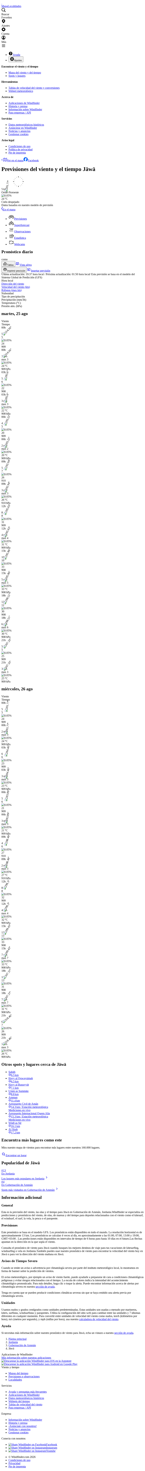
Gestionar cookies (18, 134)
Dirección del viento (12, 283)
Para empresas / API (19, 112)
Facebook (33, 160)
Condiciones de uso (19, 146)
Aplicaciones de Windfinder (24, 103)
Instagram (51, 1447)
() (15, 286)
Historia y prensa (17, 106)
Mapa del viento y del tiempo (24, 72)
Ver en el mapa (15, 160)
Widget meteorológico (20, 90)
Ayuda (16, 54)
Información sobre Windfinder (25, 109)
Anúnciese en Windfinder (22, 127)
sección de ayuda (45, 1286)
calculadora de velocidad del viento (98, 1319)
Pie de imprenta (17, 152)
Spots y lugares (16, 75)
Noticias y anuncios (19, 131)
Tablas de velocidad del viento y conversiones (34, 87)
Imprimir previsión (16, 271)
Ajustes (18, 60)
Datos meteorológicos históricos (26, 124)
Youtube (51, 1450)
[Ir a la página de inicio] (1, 2)
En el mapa (9, 209)
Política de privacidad (20, 149)
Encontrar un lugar (16, 1155)
